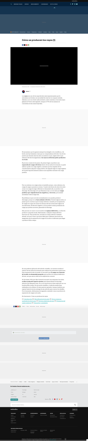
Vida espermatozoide (64, 381)
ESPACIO (27, 4)
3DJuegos (22, 415)
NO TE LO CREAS (53, 4)
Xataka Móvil (13, 416)
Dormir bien (48, 381)
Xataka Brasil (13, 431)
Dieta (50, 32)
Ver (45, 338)
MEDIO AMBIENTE (35, 4)
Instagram (74, 4)
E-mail (28, 45)
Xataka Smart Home (13, 421)
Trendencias (62, 415)
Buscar (75, 405)
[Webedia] (75, 1)
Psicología (24, 389)
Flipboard (72, 4)
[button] (28, 91)
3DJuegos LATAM (24, 430)
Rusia (57, 32)
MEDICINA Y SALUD (18, 4)
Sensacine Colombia (32, 432)
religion (12, 394)
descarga (43, 306)
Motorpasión (52, 415)
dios (34, 396)
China (65, 32)
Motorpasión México (52, 431)
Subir (74, 409)
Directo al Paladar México (43, 431)
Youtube (77, 4)
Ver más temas (14, 399)
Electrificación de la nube (41, 299)
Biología (23, 392)
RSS (59, 399)
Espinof (31, 416)
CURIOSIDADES (44, 4)
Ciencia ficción (22, 32)
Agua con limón (55, 381)
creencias (24, 396)
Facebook (70, 4)
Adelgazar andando (40, 381)
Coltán (25, 381)
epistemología (13, 396)
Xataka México (13, 430)
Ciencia (28, 32)
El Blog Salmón (72, 415)
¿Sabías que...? (14, 389)
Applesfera (13, 418)
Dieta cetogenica (31, 381)
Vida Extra (22, 416)
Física (12, 392)
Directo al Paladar (43, 415)
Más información (53, 439)
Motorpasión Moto (53, 416)
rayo (38, 306)
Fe (22, 394)
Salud (35, 392)
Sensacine (32, 415)
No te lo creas (36, 389)
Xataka (12, 415)
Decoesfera (62, 416)
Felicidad (40, 32)
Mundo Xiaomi (13, 422)
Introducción (28, 299)
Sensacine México (33, 430)
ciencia (35, 394)
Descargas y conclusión (41, 303)
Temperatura (34, 32)
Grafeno (20, 381)
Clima (28, 306)
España (61, 32)
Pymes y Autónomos (72, 417)
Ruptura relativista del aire (46, 301)
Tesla (53, 32)
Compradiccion (63, 418)
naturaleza (33, 306)
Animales (45, 32)
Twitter (24, 45)
